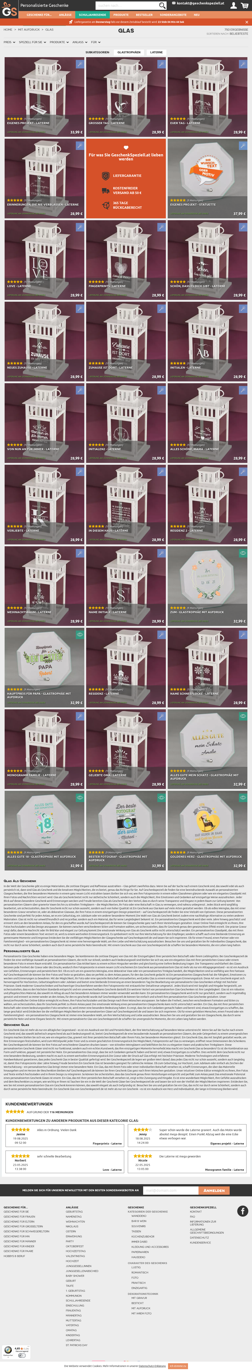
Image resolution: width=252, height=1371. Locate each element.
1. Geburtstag (75, 1290)
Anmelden (214, 1190)
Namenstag (74, 1216)
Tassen (136, 1231)
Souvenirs (139, 1226)
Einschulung (75, 1305)
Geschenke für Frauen (19, 1216)
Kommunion (74, 1295)
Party (70, 1241)
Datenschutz (199, 1237)
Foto (135, 1277)
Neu (197, 15)
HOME (8, 29)
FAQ (192, 1216)
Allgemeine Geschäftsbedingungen (203, 1231)
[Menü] (28, 1347)
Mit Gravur (139, 1297)
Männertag (74, 1315)
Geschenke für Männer (20, 1241)
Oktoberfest (75, 1246)
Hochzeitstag (76, 1251)
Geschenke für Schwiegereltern (26, 1231)
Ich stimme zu (178, 1366)
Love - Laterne (112, 1170)
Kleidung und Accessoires (150, 1246)
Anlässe (65, 15)
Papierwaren (140, 1252)
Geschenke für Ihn (17, 1236)
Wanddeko (139, 1215)
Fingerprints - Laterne (107, 1144)
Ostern (71, 1231)
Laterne (156, 52)
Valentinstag (75, 1256)
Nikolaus (72, 1226)
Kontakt (196, 1211)
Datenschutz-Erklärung (152, 1366)
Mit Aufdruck (29, 29)
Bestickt (138, 1303)
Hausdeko (138, 1257)
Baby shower (75, 1275)
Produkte (121, 15)
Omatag (71, 1330)
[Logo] (9, 9)
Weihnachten (75, 1221)
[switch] (22, 1355)
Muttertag (73, 1320)
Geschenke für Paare (18, 1251)
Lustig (136, 1267)
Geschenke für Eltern (19, 1221)
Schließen (247, 22)
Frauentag (73, 1310)
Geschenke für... (39, 15)
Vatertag (72, 1325)
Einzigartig (139, 1288)
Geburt (71, 1280)
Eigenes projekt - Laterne (227, 1144)
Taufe (70, 1285)
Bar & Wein (139, 1221)
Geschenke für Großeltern (23, 1226)
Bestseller (144, 15)
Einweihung (74, 1236)
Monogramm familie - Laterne (224, 1170)
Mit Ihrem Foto (141, 1313)
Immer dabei (139, 1241)
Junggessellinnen (78, 1266)
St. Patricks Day (76, 1345)
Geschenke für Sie (16, 1211)
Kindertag (73, 1335)
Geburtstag (74, 1211)
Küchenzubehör (143, 1236)
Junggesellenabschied (82, 1271)
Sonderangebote (173, 15)
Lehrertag (73, 1340)
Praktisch (139, 1282)
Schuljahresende (92, 15)
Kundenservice (200, 1242)
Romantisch (140, 1272)
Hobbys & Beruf (14, 1256)
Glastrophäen (129, 52)
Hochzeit (72, 1261)
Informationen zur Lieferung (203, 1223)
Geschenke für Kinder (19, 1246)
